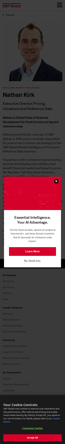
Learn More (32, 251)
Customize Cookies (32, 428)
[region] (32, 419)
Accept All (32, 437)
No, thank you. (32, 260)
